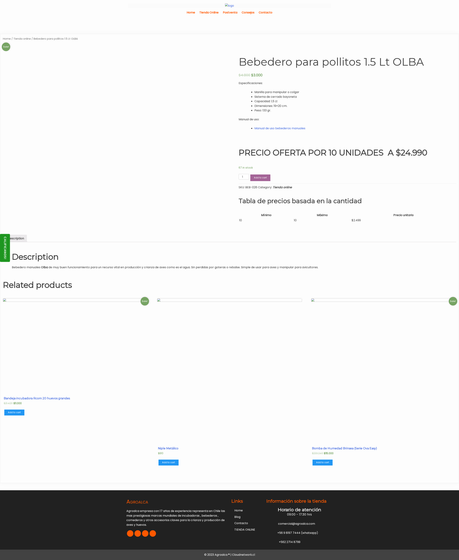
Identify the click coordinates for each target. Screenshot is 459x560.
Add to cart (260, 177)
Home (191, 12)
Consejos (248, 12)
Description (16, 238)
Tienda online (22, 39)
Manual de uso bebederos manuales (279, 128)
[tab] (16, 238)
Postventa (230, 12)
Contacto (265, 12)
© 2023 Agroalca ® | (218, 555)
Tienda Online (209, 12)
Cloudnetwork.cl (243, 555)
